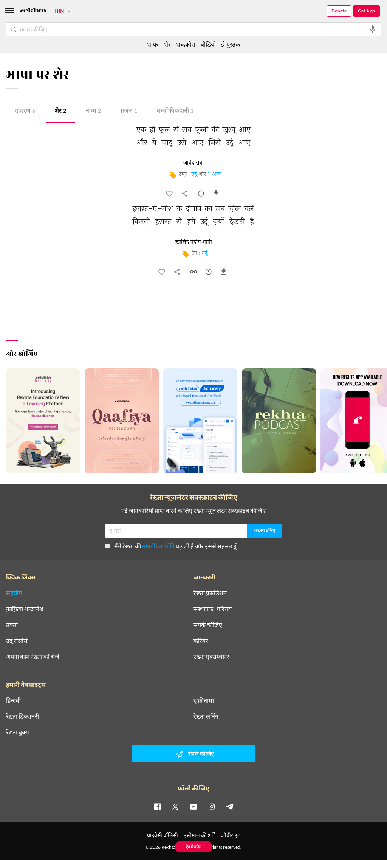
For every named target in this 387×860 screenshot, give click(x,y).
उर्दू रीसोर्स (17, 641)
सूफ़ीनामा (204, 700)
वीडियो (208, 44)
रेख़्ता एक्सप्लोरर (211, 657)
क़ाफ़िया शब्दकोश (24, 609)
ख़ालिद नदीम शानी (193, 242)
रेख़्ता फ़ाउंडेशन (210, 593)
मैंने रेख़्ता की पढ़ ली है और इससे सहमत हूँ (175, 546)
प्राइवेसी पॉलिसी (162, 835)
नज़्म (93, 111)
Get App (366, 11)
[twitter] (175, 806)
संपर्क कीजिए (208, 625)
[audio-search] (373, 29)
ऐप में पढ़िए (193, 846)
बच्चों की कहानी (175, 111)
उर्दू (194, 174)
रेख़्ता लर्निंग (206, 716)
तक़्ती (12, 625)
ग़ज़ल (129, 111)
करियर (201, 641)
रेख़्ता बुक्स (17, 732)
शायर (153, 44)
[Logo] (33, 11)
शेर (60, 111)
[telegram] (230, 806)
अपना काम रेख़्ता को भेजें (32, 657)
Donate (339, 11)
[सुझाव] (202, 195)
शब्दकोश (185, 44)
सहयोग (14, 593)
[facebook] (157, 806)
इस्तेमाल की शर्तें (199, 835)
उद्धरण (25, 111)
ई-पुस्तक (230, 44)
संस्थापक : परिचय (213, 609)
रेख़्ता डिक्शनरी (22, 716)
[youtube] (193, 806)
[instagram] (212, 806)
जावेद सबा (193, 163)
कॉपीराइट (230, 835)
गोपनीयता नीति (158, 546)
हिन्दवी (13, 700)
